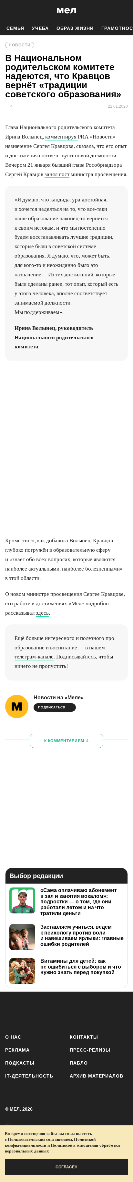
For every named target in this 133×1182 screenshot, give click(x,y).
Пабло (79, 1063)
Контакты (84, 1037)
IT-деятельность (29, 1076)
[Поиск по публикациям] (9, 10)
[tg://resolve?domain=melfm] (12, 1012)
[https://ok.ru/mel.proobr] (103, 1012)
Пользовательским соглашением (40, 1139)
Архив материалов (96, 1076)
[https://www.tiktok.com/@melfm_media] (67, 1012)
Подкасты (20, 1063)
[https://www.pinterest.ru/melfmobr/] (85, 1012)
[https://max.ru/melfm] (121, 1012)
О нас (13, 1037)
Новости (20, 45)
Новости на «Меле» (59, 697)
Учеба (40, 28)
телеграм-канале (34, 657)
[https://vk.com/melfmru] (48, 1012)
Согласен (66, 1167)
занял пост (57, 174)
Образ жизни (75, 28)
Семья (15, 28)
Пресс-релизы (90, 1050)
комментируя (61, 137)
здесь (42, 613)
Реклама (17, 1050)
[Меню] (123, 10)
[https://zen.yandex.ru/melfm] (30, 1012)
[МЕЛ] (66, 10)
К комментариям (66, 741)
